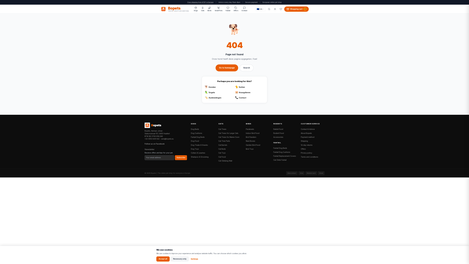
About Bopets (306, 133)
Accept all (163, 259)
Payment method (307, 137)
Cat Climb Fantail (280, 160)
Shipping (304, 141)
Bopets (153, 173)
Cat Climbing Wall (225, 161)
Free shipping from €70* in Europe (200, 2)
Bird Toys (250, 149)
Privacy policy (306, 153)
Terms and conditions (309, 157)
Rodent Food (278, 133)
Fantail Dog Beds (198, 137)
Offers (303, 149)
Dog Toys (195, 149)
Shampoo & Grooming (199, 157)
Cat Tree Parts (224, 141)
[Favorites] (280, 9)
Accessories (278, 137)
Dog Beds (195, 129)
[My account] (274, 9)
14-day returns (306, 145)
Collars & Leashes (198, 153)
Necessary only (179, 259)
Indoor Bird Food (252, 133)
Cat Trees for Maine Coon (228, 137)
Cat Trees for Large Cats (228, 133)
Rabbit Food (278, 129)
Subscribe (181, 158)
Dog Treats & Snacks (199, 145)
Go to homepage (227, 68)
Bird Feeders (251, 137)
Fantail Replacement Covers (284, 156)
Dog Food (195, 141)
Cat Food (222, 157)
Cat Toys (222, 153)
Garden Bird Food (253, 145)
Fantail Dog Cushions (281, 152)
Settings (194, 259)
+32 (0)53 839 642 (152, 139)
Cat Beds (222, 149)
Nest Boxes (250, 141)
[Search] (269, 9)
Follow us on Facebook (155, 144)
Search (246, 68)
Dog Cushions (196, 133)
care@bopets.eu (167, 139)
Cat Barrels (222, 145)
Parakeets (250, 129)
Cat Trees (222, 129)
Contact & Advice (308, 129)
